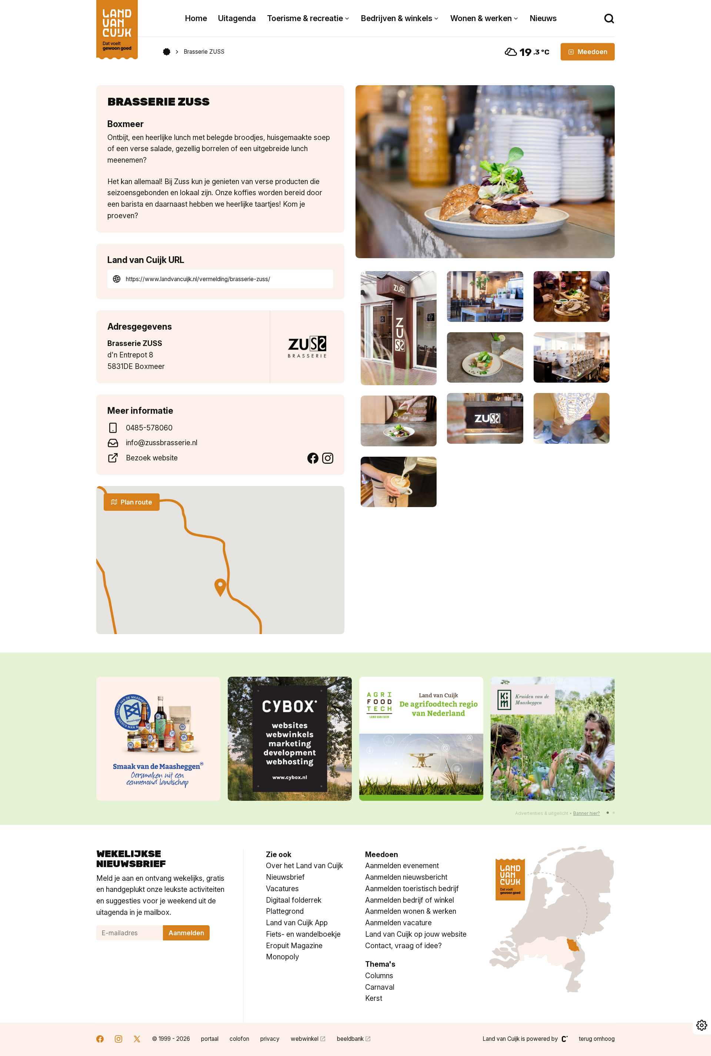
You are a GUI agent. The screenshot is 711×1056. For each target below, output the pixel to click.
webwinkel (304, 1038)
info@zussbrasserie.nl (161, 442)
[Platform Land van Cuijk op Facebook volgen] (100, 1039)
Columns (379, 975)
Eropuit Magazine (294, 945)
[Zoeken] (609, 18)
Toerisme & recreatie (305, 18)
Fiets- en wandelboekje (303, 934)
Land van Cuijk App (297, 922)
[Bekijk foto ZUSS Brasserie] (485, 171)
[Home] (117, 26)
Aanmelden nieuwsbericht (406, 877)
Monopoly (282, 956)
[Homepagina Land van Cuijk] (166, 52)
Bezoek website (152, 457)
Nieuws (543, 18)
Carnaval (379, 987)
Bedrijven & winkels (396, 18)
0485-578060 (149, 427)
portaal (209, 1038)
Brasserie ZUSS (204, 51)
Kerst (373, 998)
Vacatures (282, 888)
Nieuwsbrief (285, 877)
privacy (270, 1038)
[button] (608, 813)
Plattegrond (285, 911)
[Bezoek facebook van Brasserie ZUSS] (312, 458)
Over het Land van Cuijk (304, 865)
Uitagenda (237, 18)
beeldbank (350, 1038)
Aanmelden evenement (402, 865)
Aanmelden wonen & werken (410, 911)
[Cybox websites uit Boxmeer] (158, 739)
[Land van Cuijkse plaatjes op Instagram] (118, 1039)
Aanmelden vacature (398, 922)
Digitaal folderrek (293, 900)
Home (196, 18)
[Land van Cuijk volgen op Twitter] (137, 1039)
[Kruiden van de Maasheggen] (421, 739)
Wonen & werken (481, 18)
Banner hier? (586, 813)
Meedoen (592, 52)
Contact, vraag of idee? (403, 945)
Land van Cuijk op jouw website (416, 934)
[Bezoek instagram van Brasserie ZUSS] (327, 458)
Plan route (136, 502)
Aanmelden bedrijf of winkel (409, 900)
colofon (239, 1038)
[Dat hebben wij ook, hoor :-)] (553, 739)
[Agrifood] (290, 739)
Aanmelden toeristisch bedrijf (412, 888)
